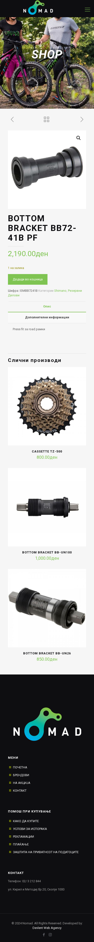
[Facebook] (43, 935)
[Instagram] (50, 935)
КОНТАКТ (20, 790)
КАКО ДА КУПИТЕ (26, 821)
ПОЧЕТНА (20, 767)
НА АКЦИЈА (21, 783)
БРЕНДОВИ (21, 775)
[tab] (47, 306)
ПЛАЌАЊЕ (21, 844)
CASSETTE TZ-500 (47, 451)
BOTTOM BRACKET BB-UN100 (47, 552)
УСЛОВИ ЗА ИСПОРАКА (30, 829)
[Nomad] (42, 7)
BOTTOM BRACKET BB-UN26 (47, 653)
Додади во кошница (28, 279)
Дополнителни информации (47, 317)
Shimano (60, 290)
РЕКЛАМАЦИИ (23, 836)
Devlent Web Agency (47, 928)
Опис (47, 306)
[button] (78, 138)
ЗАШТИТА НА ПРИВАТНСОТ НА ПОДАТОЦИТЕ (46, 852)
